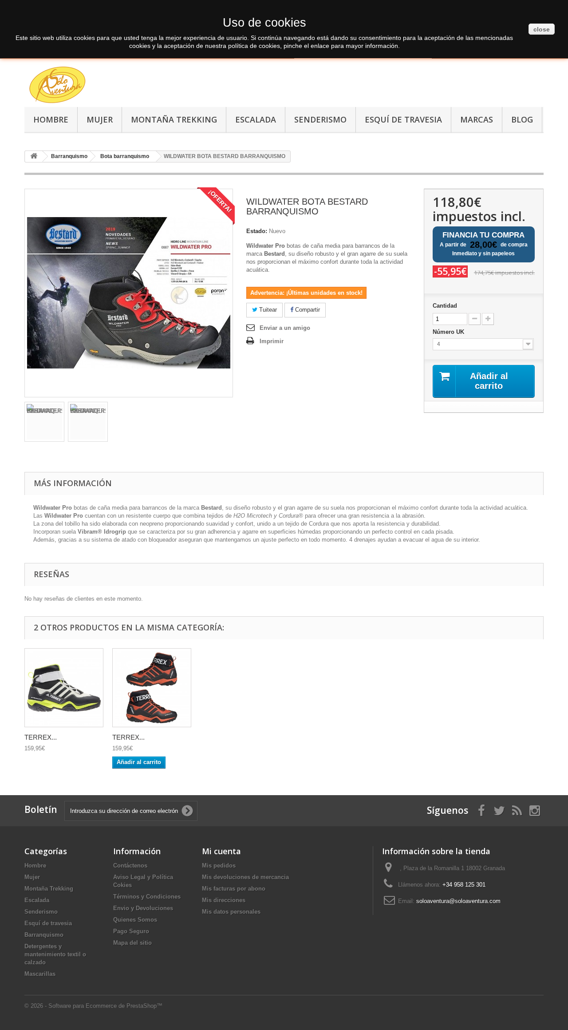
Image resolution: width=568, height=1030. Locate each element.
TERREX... (40, 737)
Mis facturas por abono (233, 888)
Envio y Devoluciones (143, 908)
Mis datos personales (231, 911)
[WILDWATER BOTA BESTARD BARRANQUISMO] (44, 421)
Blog (522, 119)
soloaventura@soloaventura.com (458, 901)
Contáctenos (130, 865)
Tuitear (267, 309)
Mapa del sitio (132, 942)
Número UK (449, 332)
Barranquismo (43, 934)
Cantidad (445, 305)
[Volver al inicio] (33, 156)
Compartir (306, 309)
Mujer (100, 119)
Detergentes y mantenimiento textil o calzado (55, 954)
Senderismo (320, 119)
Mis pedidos (219, 865)
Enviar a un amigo (285, 328)
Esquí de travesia (403, 119)
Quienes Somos (135, 919)
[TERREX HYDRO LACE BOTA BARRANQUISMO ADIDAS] (63, 687)
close (541, 29)
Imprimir (272, 341)
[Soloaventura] (106, 86)
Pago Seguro (131, 931)
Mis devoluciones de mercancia (245, 877)
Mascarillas (39, 974)
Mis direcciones (223, 900)
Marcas (476, 119)
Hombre (50, 119)
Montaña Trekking (174, 119)
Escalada (255, 119)
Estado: (256, 231)
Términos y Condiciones (147, 896)
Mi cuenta (221, 851)
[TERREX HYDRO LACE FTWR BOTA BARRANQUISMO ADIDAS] (151, 687)
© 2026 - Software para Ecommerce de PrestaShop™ (93, 1005)
